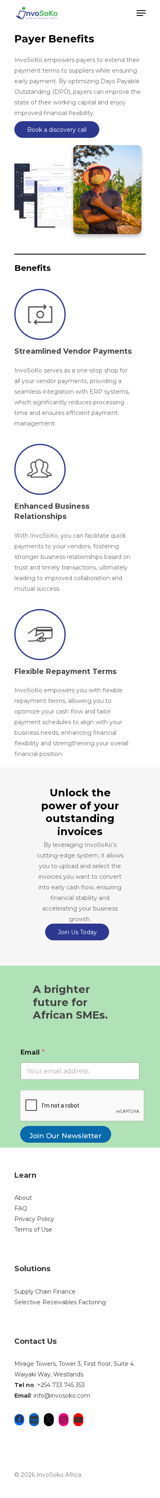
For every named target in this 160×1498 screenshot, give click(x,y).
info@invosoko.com (62, 1395)
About (23, 1197)
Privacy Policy (34, 1219)
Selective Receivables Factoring (60, 1302)
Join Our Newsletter (66, 1136)
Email (33, 1052)
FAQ (20, 1208)
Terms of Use (33, 1229)
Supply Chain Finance (44, 1291)
